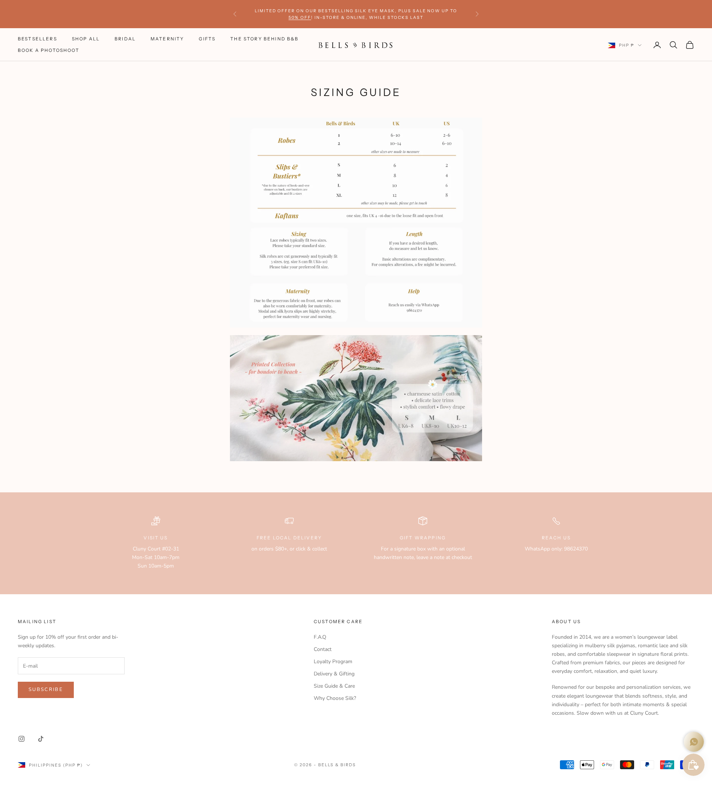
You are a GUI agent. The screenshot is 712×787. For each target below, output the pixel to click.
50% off (300, 17)
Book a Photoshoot (48, 50)
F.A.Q (320, 637)
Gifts (207, 39)
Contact (323, 649)
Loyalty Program (333, 661)
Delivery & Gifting (334, 673)
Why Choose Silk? (335, 698)
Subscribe (46, 689)
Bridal (125, 39)
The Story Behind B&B (264, 39)
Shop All (86, 39)
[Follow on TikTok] (40, 739)
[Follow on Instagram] (21, 739)
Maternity (167, 39)
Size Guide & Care (334, 686)
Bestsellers (37, 39)
